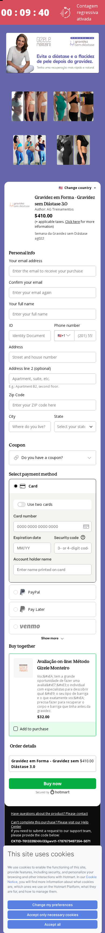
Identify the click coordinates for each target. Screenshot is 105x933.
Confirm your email (25, 282)
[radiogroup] (52, 556)
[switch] (21, 504)
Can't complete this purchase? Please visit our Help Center (50, 824)
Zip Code (16, 394)
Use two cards (39, 504)
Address (16, 346)
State (58, 416)
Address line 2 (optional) (30, 368)
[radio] (15, 486)
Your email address (25, 260)
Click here (72, 221)
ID (11, 325)
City (12, 416)
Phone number (67, 325)
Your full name (21, 303)
